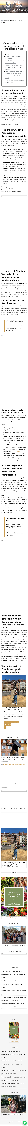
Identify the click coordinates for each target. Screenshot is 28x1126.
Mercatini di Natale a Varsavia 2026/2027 (13, 808)
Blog (14, 41)
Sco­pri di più (16, 451)
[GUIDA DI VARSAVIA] (14, 6)
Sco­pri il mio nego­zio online (14, 918)
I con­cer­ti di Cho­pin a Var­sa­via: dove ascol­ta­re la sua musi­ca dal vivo (13, 67)
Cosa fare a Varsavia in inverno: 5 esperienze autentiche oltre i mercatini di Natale (13, 784)
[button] (14, 15)
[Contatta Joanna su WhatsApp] (25, 1123)
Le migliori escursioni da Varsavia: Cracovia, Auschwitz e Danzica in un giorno (12, 984)
